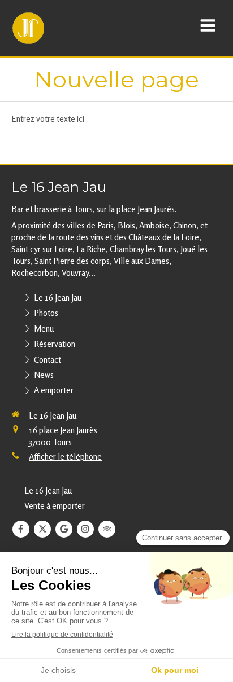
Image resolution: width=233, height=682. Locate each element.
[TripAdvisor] (106, 529)
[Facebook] (20, 529)
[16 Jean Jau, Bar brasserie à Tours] (28, 28)
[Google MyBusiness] (63, 529)
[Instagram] (85, 529)
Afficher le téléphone (65, 456)
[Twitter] (42, 529)
